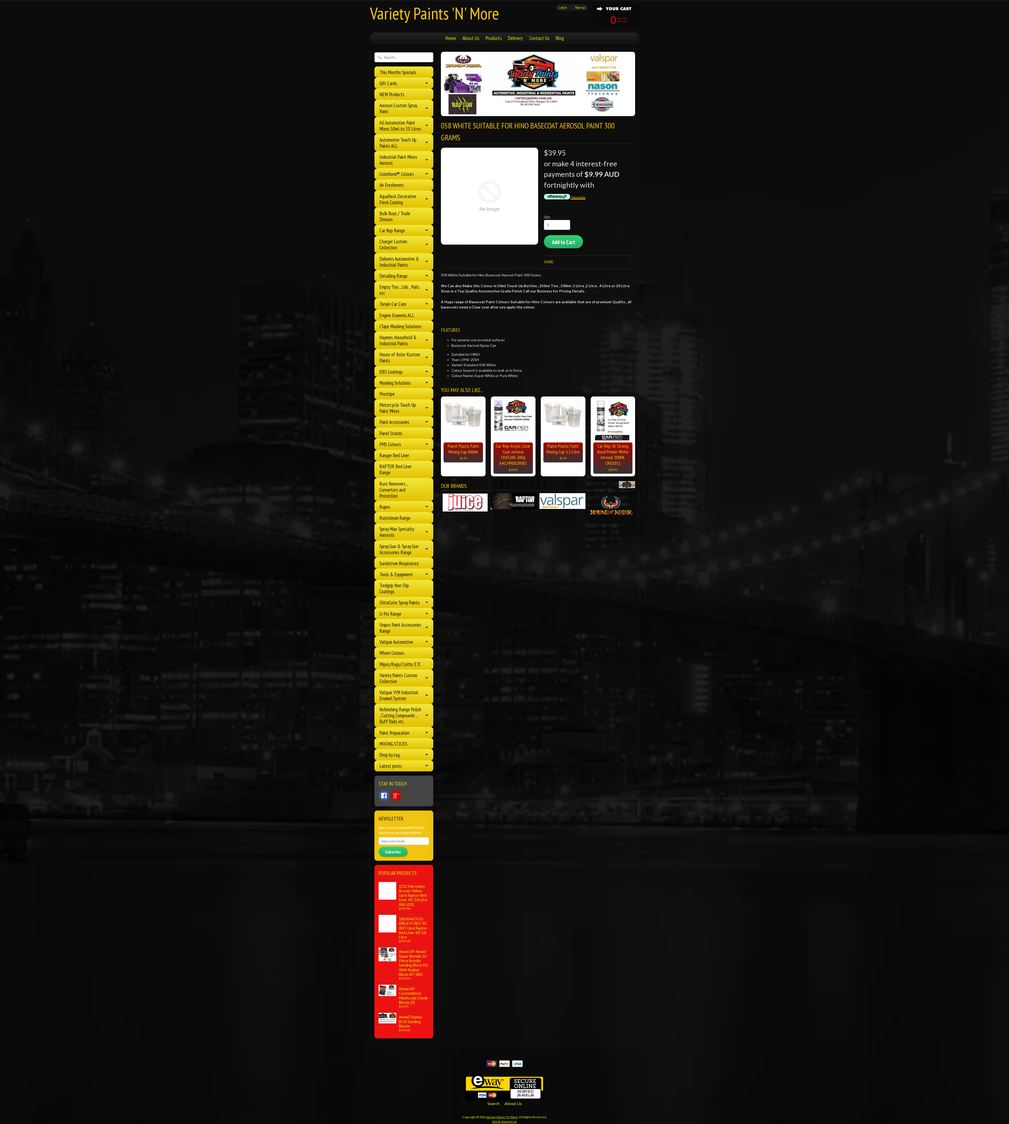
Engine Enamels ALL (396, 315)
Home (450, 38)
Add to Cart (563, 242)
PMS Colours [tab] (390, 444)
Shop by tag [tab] (389, 754)
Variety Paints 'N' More (434, 13)
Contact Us (539, 38)
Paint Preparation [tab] (394, 732)
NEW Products (391, 94)
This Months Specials (397, 72)
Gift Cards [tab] (388, 83)
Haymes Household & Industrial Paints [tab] (398, 340)
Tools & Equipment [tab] (396, 574)
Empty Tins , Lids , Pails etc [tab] (399, 289)
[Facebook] (384, 795)
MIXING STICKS (393, 744)
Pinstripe (387, 394)
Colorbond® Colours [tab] (396, 174)
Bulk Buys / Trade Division (394, 216)
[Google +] (396, 795)
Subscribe (393, 851)
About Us (470, 38)
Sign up (580, 7)
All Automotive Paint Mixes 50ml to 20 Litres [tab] (400, 125)
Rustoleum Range (394, 518)
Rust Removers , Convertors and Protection (393, 490)
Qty (547, 217)
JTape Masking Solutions (400, 326)
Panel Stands (390, 433)
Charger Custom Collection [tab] (393, 244)
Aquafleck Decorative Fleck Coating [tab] (397, 199)
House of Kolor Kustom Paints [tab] (399, 357)
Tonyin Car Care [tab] (392, 304)
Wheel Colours (391, 653)
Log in (563, 7)
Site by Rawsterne (504, 1121)
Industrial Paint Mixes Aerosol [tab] (398, 159)
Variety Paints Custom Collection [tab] (398, 678)
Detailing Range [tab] (393, 275)
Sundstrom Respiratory (399, 563)
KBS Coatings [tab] (391, 371)
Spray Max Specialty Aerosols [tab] (396, 531)
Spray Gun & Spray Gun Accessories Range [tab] (399, 549)
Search (493, 1103)
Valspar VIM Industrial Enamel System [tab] (398, 695)
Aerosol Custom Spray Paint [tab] (398, 108)
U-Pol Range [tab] (390, 613)
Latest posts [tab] (390, 765)
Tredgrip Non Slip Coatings (394, 588)
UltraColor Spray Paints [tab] (399, 602)
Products (494, 38)
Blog (560, 38)
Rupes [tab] (384, 506)
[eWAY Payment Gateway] (504, 1097)
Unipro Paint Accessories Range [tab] (400, 627)
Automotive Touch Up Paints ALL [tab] (397, 142)
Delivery (515, 38)
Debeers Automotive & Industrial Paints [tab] (399, 261)
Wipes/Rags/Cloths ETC (400, 664)
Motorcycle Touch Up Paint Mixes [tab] (397, 407)
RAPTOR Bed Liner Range (395, 469)
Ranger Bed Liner (394, 455)
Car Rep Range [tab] (392, 230)
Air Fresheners (391, 185)
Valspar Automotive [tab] (396, 641)
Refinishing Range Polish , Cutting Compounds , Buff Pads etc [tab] (400, 715)
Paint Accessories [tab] (394, 422)
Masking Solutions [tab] (395, 382)
